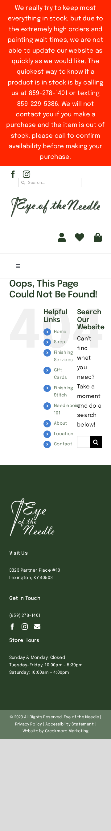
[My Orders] (79, 238)
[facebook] (13, 174)
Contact (63, 444)
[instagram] (26, 174)
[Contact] (37, 627)
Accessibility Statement (69, 724)
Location (63, 434)
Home (60, 332)
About (60, 423)
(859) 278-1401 (24, 615)
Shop (59, 342)
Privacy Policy (28, 724)
